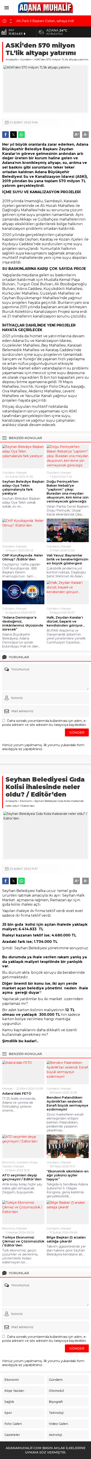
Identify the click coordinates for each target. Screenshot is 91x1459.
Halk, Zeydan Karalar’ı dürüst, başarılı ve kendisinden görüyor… (66, 621)
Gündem (26, 59)
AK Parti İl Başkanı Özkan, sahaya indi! (45, 21)
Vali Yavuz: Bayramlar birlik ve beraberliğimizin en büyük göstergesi (67, 559)
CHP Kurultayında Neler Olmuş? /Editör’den (22, 557)
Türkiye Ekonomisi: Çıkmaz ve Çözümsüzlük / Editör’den (23, 1241)
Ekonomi (26, 801)
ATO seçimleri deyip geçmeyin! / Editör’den (22, 1177)
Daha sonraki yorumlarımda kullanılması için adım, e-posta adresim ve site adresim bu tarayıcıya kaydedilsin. (44, 723)
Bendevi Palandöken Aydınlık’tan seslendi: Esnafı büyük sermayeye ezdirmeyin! (67, 1103)
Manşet (21, 472)
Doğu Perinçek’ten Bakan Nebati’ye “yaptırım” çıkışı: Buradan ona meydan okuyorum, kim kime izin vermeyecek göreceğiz (68, 491)
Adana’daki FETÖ (16, 1094)
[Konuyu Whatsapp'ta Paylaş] (21, 134)
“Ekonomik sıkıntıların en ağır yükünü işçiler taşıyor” (68, 1175)
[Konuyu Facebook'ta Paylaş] (5, 134)
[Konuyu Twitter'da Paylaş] (13, 134)
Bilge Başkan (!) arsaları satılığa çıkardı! (66, 1239)
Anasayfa (11, 59)
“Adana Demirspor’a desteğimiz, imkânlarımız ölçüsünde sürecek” (22, 623)
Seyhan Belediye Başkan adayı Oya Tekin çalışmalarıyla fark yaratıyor (23, 487)
